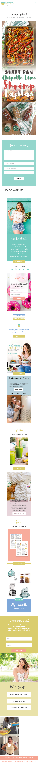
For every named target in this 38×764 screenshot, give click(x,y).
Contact (30, 757)
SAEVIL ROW (30, 761)
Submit (19, 299)
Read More (19, 261)
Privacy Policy (23, 757)
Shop (13, 757)
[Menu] (35, 2)
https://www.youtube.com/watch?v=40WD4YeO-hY (19, 319)
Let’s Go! (19, 336)
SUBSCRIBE (19, 651)
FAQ (17, 757)
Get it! (19, 468)
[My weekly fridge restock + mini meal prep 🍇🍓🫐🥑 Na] (9, 745)
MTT (35, 761)
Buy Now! (19, 374)
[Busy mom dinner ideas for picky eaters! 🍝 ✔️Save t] (9, 726)
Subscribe (8, 757)
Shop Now (19, 600)
